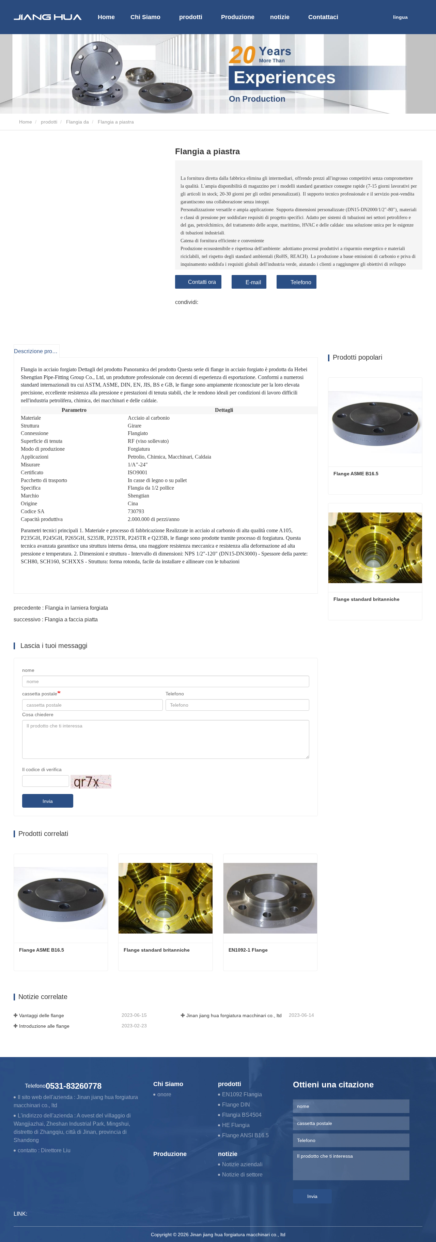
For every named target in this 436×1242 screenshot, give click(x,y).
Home (106, 17)
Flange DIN (236, 1105)
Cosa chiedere (37, 714)
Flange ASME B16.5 (41, 950)
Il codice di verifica (42, 769)
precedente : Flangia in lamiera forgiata (61, 608)
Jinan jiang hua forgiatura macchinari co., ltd (234, 1015)
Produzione (237, 17)
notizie (227, 1154)
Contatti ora (202, 282)
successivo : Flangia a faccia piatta (56, 619)
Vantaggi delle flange (41, 1015)
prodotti (49, 122)
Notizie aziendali (242, 1164)
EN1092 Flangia (242, 1094)
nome (28, 670)
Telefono (301, 282)
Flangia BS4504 (242, 1115)
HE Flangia (236, 1125)
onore (164, 1094)
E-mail (253, 282)
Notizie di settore (242, 1175)
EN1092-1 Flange (248, 950)
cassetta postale (39, 693)
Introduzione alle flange (44, 1026)
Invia (48, 801)
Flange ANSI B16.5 (245, 1135)
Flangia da (77, 122)
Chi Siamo (168, 1084)
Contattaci (323, 17)
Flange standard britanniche (157, 950)
